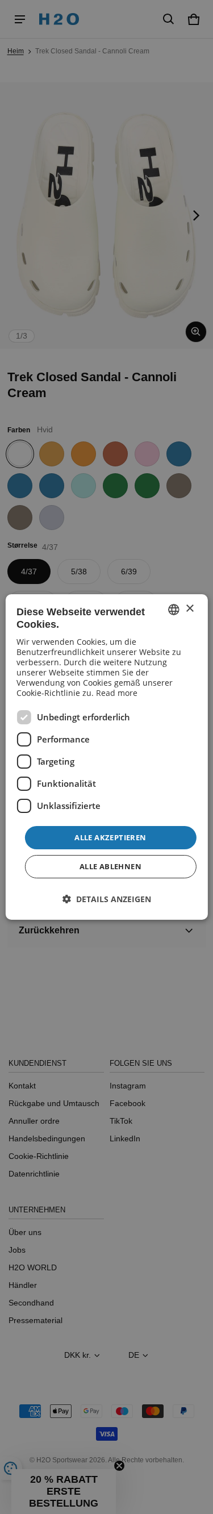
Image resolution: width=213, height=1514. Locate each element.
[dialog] (106, 757)
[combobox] (173, 609)
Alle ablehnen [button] (110, 866)
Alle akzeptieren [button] (110, 837)
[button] (106, 899)
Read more (116, 692)
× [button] (189, 608)
